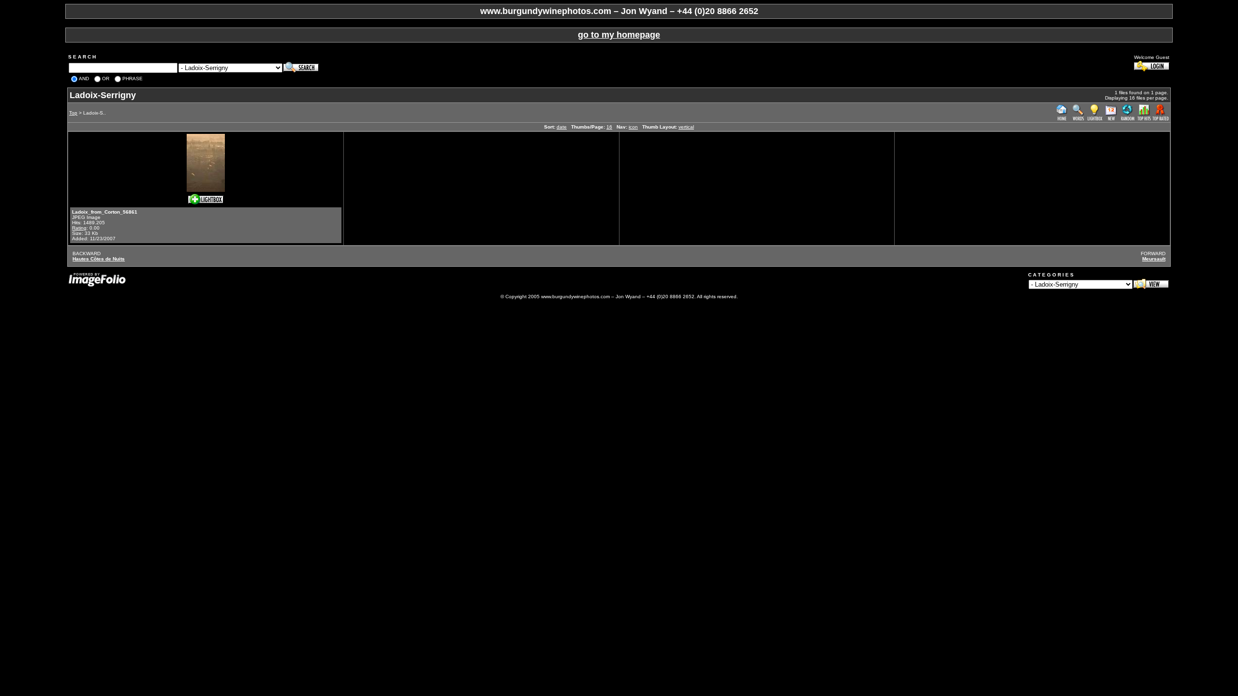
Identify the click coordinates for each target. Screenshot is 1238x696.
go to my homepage (619, 35)
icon (633, 127)
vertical (686, 127)
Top (73, 113)
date (562, 127)
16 (609, 127)
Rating (79, 228)
